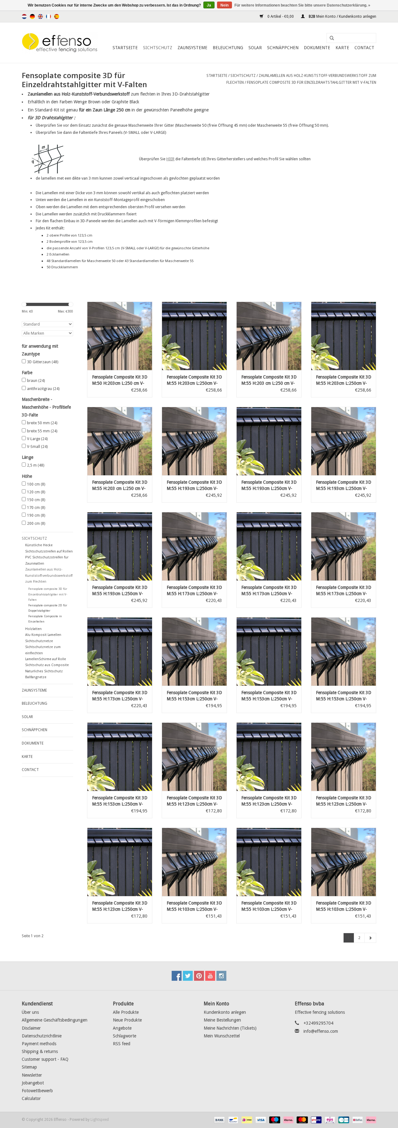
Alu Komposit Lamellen (43, 635)
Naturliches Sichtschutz (44, 671)
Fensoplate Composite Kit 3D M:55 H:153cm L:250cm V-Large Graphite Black (119, 801)
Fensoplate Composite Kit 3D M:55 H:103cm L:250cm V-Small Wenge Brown (194, 906)
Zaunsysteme (192, 47)
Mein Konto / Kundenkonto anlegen (342, 16)
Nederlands (24, 16)
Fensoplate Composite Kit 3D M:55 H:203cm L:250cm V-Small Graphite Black (194, 380)
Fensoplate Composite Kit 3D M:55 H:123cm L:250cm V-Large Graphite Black (119, 906)
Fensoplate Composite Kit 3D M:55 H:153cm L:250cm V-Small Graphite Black (269, 696)
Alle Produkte (126, 1012)
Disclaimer (31, 1028)
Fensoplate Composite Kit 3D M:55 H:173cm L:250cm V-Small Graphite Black (269, 591)
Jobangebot (33, 1082)
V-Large (37, 439)
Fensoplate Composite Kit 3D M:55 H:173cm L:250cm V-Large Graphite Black (119, 696)
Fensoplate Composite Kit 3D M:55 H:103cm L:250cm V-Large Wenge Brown (343, 906)
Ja (209, 5)
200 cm (36, 523)
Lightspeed (99, 1119)
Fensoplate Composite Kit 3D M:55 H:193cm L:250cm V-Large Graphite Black (119, 591)
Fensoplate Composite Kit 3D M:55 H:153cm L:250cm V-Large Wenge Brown (343, 696)
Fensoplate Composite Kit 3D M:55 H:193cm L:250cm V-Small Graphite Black (269, 485)
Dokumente (317, 47)
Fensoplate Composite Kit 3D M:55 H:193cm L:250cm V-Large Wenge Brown (343, 485)
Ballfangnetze (35, 677)
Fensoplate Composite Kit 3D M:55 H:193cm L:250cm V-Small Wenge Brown (194, 485)
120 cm (36, 492)
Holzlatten (33, 629)
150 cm (36, 500)
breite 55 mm (42, 431)
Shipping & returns (40, 1051)
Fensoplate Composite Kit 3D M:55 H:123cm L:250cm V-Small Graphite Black (269, 801)
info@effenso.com (320, 1031)
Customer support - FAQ (45, 1059)
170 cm (36, 507)
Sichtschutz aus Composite (47, 665)
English (40, 16)
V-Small (37, 446)
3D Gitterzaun (42, 362)
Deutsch (32, 16)
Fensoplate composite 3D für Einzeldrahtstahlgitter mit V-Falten (311, 82)
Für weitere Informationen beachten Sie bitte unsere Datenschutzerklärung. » (302, 5)
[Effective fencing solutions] (60, 43)
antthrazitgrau (43, 389)
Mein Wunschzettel (222, 1035)
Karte (342, 47)
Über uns (30, 1012)
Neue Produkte (127, 1020)
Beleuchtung (228, 47)
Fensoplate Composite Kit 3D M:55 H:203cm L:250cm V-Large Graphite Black (343, 380)
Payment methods (39, 1043)
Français (48, 16)
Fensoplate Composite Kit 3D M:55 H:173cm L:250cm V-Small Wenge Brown (194, 591)
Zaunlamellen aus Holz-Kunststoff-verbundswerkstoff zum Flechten (48, 575)
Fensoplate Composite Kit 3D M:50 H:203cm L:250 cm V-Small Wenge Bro (119, 380)
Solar (255, 47)
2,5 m (35, 465)
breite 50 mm (42, 423)
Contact (364, 47)
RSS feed (121, 1043)
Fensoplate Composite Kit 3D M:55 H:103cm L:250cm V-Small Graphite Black (269, 906)
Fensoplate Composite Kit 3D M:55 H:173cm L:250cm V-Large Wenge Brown (343, 591)
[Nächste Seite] (370, 937)
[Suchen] (329, 38)
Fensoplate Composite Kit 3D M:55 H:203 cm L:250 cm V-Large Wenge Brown (269, 380)
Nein (224, 5)
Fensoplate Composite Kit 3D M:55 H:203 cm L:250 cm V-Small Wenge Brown (119, 485)
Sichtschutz (157, 47)
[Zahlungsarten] (219, 1120)
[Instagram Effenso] (221, 976)
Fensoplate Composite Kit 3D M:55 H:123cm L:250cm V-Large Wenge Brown (343, 801)
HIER (170, 159)
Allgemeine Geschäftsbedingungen (54, 1020)
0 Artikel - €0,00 (280, 16)
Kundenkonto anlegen (225, 1012)
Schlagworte (124, 1035)
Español (56, 16)
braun (36, 380)
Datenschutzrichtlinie (42, 1035)
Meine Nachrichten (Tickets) (230, 1028)
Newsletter (32, 1075)
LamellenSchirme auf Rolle (45, 659)
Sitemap (29, 1067)
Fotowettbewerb (37, 1090)
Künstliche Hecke (39, 545)
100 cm (36, 484)
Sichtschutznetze (39, 641)
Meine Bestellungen (222, 1020)
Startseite (125, 47)
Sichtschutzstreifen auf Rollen (49, 551)
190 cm (36, 515)
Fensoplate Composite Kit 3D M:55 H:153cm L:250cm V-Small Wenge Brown (194, 696)
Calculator (31, 1098)
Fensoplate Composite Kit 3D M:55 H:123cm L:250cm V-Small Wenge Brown (194, 801)
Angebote (122, 1028)
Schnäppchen (282, 47)
